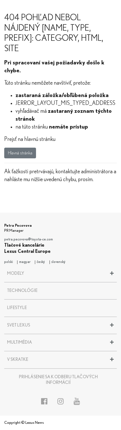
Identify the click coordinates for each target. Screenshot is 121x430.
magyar (25, 262)
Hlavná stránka (20, 153)
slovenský (58, 262)
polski (8, 262)
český (41, 262)
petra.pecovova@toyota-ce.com (28, 239)
